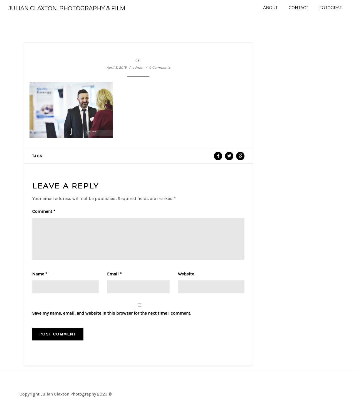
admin (137, 67)
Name (39, 273)
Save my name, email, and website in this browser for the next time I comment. (111, 313)
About (270, 7)
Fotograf (330, 7)
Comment (43, 211)
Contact (298, 7)
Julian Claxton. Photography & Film (66, 8)
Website (186, 273)
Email (114, 273)
